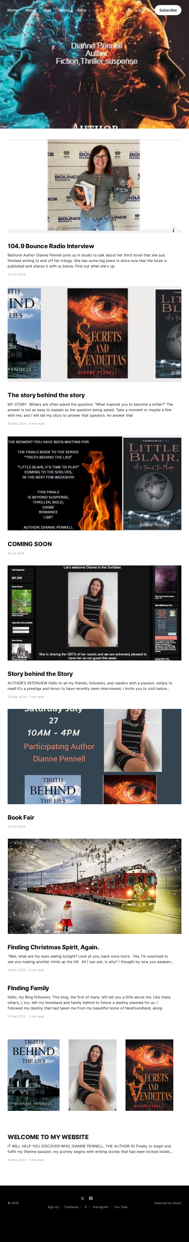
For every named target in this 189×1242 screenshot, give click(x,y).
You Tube (121, 1207)
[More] (95, 10)
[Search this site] (129, 10)
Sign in (144, 10)
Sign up (53, 1207)
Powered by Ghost (167, 1203)
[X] (82, 1198)
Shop (81, 10)
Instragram (100, 1207)
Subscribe (168, 10)
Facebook (72, 1207)
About (30, 10)
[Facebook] (91, 1198)
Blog (47, 10)
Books (64, 10)
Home (13, 10)
